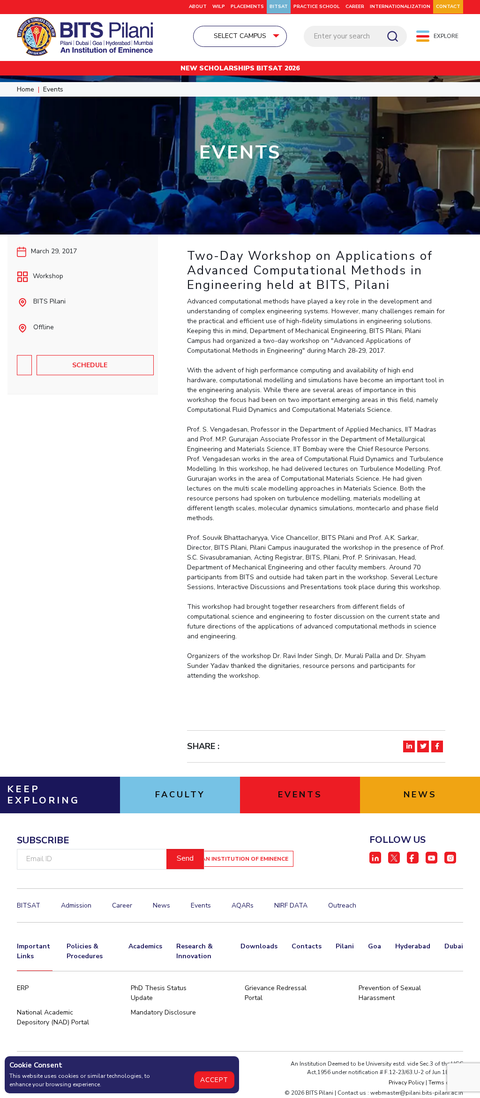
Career (354, 6)
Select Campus (240, 35)
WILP (218, 6)
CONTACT (448, 6)
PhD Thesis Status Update (159, 993)
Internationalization (400, 6)
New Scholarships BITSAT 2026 (240, 68)
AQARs (243, 905)
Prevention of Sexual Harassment (390, 993)
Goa (374, 946)
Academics (145, 946)
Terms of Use (445, 1082)
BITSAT (279, 6)
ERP (23, 988)
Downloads (259, 946)
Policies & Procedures (85, 951)
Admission (76, 905)
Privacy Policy (406, 1082)
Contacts (307, 946)
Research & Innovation (194, 951)
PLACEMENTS (247, 6)
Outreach (342, 905)
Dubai (453, 946)
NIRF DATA (291, 905)
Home (25, 89)
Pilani (345, 946)
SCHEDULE (89, 365)
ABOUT (198, 6)
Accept (214, 1079)
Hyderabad (412, 946)
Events (53, 89)
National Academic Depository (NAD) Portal (53, 1017)
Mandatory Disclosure (163, 1012)
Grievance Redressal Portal (276, 993)
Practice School (316, 6)
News (161, 905)
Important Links (33, 951)
